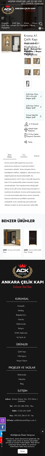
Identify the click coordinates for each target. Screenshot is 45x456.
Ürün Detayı (9, 156)
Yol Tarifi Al (20, 337)
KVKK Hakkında (21, 333)
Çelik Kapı (22, 352)
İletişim (21, 328)
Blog (22, 384)
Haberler (21, 379)
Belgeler (37, 156)
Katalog (21, 310)
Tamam (22, 451)
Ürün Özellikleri (23, 156)
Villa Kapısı (22, 356)
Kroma (33, 43)
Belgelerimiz (21, 315)
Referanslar (22, 375)
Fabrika (21, 319)
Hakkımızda (21, 324)
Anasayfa (20, 306)
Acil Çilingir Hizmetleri (32, 3)
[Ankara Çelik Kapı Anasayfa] (18, 10)
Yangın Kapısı (21, 361)
